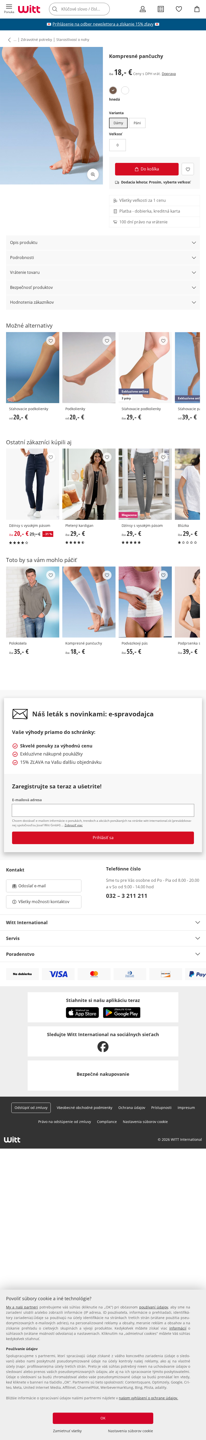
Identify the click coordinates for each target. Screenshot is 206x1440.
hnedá (114, 99)
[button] (9, 9)
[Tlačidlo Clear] (104, 9)
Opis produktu (23, 242)
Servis (13, 938)
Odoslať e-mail (37, 887)
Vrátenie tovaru (25, 272)
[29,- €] (89, 484)
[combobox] (87, 9)
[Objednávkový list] (161, 9)
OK (103, 1418)
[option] (113, 90)
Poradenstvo (20, 954)
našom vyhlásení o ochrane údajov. (148, 1398)
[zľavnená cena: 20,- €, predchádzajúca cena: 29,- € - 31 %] (32, 484)
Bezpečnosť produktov (31, 287)
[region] (103, 1365)
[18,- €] (89, 602)
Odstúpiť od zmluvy (31, 1107)
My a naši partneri (22, 1307)
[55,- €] (145, 602)
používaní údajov (153, 1307)
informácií (177, 1328)
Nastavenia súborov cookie (130, 1430)
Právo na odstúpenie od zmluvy (64, 1121)
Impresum (186, 1107)
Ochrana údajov (131, 1107)
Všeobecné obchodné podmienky (84, 1107)
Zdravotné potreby (36, 39)
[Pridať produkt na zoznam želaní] (188, 169)
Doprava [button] (169, 73)
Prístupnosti (161, 1107)
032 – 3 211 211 (126, 895)
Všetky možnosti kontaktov (43, 901)
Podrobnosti (22, 257)
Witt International (27, 922)
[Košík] (197, 9)
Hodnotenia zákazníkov (32, 302)
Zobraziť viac (74, 825)
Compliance (107, 1121)
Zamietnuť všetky (67, 1430)
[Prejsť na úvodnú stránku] (29, 9)
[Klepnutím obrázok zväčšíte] (93, 174)
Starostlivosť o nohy (72, 39)
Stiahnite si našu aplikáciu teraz (103, 1000)
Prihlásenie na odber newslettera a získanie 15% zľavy (103, 24)
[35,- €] (32, 602)
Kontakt (15, 870)
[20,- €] (32, 367)
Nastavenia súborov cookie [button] (145, 1121)
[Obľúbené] (179, 9)
